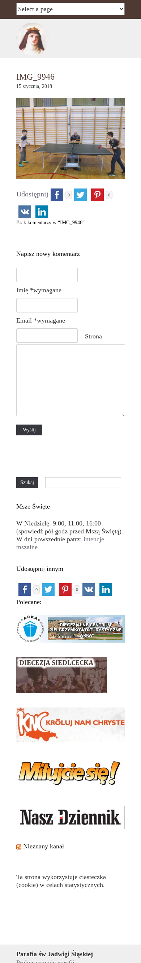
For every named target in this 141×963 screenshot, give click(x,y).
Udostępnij (32, 194)
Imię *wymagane (38, 290)
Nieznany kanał (43, 846)
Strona (93, 336)
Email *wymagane (40, 320)
